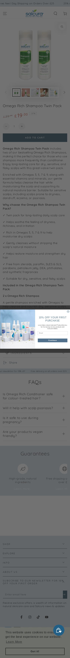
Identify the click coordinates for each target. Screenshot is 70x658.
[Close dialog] (68, 311)
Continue (52, 340)
